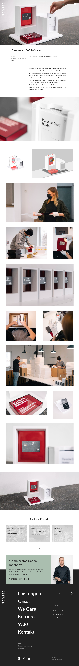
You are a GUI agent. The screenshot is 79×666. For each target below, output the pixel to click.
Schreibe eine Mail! (19, 578)
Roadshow (37, 534)
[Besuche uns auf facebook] (24, 658)
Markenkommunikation (50, 56)
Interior (41, 56)
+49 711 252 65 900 (58, 614)
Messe (32, 534)
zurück (39, 549)
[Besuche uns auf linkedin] (29, 658)
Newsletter (55, 618)
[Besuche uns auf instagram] (19, 658)
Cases (62, 4)
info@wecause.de (58, 610)
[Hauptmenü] (75, 4)
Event (8, 536)
